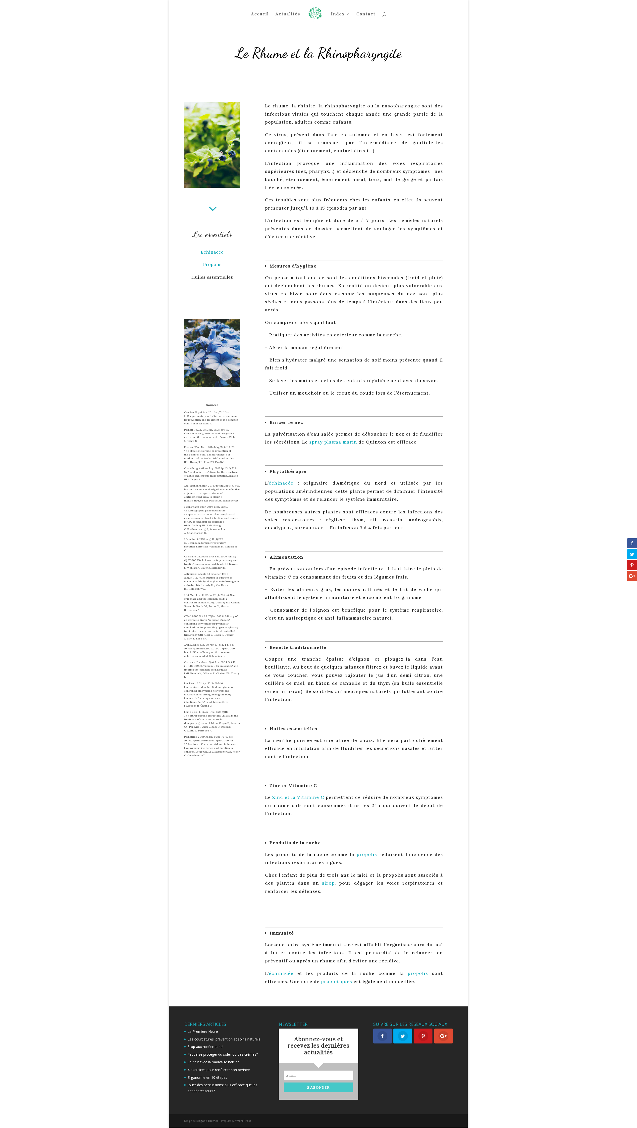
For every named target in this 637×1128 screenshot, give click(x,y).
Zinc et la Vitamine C (298, 797)
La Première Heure (203, 1031)
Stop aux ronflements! (205, 1046)
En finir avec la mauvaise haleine (214, 1062)
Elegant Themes (207, 1121)
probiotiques (336, 981)
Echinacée (212, 252)
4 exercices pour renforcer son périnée (219, 1069)
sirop (328, 883)
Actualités (287, 14)
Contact (365, 14)
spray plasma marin (333, 442)
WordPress (243, 1121)
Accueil (260, 14)
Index (338, 14)
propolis (367, 854)
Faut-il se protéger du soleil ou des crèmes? (223, 1054)
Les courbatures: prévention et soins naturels (224, 1039)
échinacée (281, 483)
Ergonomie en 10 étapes (207, 1077)
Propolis (212, 264)
